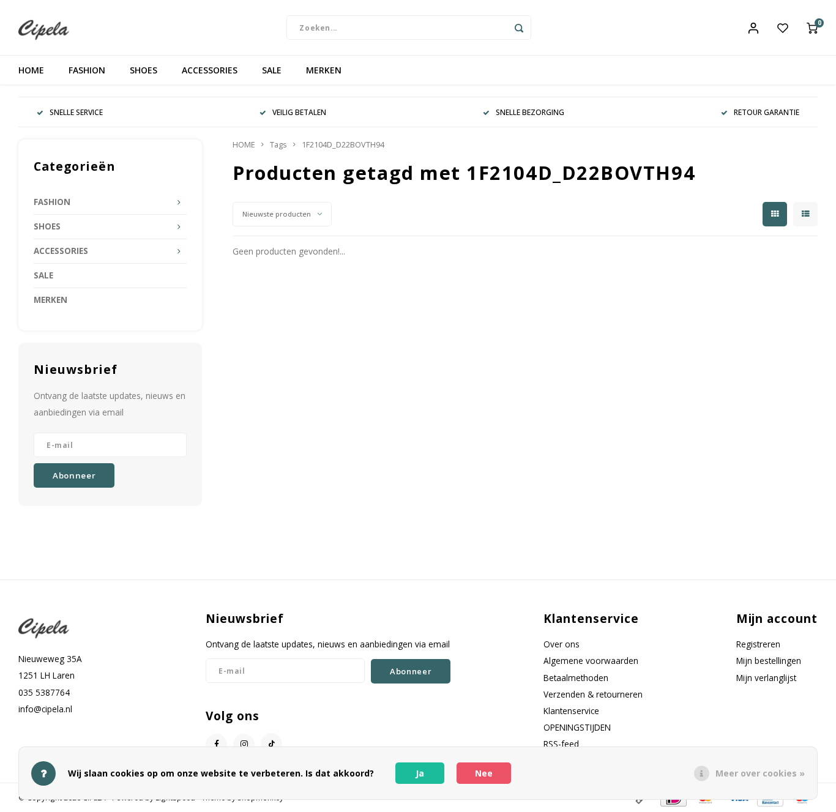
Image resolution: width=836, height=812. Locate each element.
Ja (420, 773)
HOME (31, 70)
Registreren (758, 644)
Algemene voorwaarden (590, 660)
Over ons (561, 644)
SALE (272, 70)
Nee (484, 773)
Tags (278, 145)
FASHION (87, 70)
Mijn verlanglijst (766, 677)
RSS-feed (561, 744)
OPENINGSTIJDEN (577, 727)
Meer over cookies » (760, 773)
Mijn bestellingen (768, 660)
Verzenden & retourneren (593, 694)
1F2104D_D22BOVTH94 (343, 145)
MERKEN (323, 70)
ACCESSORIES (209, 70)
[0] (812, 27)
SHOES (143, 70)
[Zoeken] (519, 27)
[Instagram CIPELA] (244, 744)
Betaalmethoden (575, 677)
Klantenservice (571, 711)
